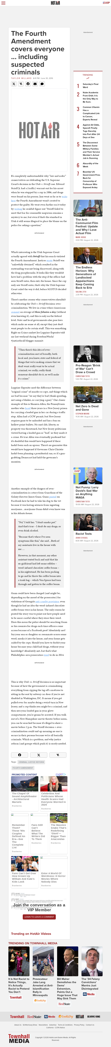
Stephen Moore (82, 413)
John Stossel (82, 537)
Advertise (52, 1025)
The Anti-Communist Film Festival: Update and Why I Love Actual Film (87, 226)
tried (46, 655)
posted (52, 496)
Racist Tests (84, 534)
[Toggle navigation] (3, 3)
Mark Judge (81, 237)
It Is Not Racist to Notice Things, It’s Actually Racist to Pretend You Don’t (19, 985)
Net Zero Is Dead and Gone (87, 408)
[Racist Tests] (88, 522)
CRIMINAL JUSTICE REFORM (31, 762)
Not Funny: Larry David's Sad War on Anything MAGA (87, 492)
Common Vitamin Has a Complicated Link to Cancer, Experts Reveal (91, 113)
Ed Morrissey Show (30, 1025)
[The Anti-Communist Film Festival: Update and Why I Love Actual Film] (88, 208)
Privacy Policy (79, 1025)
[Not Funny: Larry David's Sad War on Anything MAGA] (88, 475)
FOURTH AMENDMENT (23, 768)
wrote (49, 260)
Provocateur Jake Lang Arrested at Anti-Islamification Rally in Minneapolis (43, 987)
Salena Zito (81, 291)
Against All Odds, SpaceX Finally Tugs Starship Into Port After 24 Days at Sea (91, 131)
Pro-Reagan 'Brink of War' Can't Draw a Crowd (88, 369)
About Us (17, 1025)
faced (28, 408)
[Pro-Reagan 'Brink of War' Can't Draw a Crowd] (88, 353)
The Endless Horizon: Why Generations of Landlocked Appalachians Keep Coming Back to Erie (86, 277)
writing (18, 209)
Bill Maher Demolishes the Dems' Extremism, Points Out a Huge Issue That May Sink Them (67, 988)
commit (15, 312)
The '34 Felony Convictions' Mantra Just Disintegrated (90, 983)
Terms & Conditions (65, 1025)
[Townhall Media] (18, 1038)
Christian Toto (83, 376)
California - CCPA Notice (55, 1028)
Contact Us (90, 1025)
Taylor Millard (21, 78)
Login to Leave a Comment (39, 917)
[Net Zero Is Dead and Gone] (88, 394)
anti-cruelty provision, (47, 601)
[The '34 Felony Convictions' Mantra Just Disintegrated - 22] (92, 961)
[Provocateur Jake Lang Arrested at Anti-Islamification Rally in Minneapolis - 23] (43, 961)
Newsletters (43, 1025)
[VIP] (106, 3)
